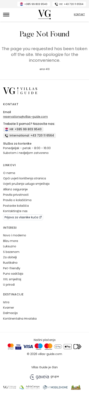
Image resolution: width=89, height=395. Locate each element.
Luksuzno (9, 246)
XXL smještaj (12, 279)
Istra (6, 302)
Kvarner (8, 308)
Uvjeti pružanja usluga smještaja (26, 184)
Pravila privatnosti (16, 195)
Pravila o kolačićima (17, 200)
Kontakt (79, 14)
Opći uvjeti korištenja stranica (24, 178)
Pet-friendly (11, 268)
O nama (9, 173)
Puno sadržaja (13, 274)
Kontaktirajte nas (15, 211)
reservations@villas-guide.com (25, 117)
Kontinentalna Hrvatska (20, 318)
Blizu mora (10, 241)
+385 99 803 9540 (35, 4)
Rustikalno (10, 263)
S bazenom (11, 252)
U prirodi (9, 285)
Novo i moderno (14, 235)
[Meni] (6, 14)
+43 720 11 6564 (71, 4)
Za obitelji (10, 257)
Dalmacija (10, 313)
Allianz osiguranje (15, 189)
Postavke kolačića (16, 206)
